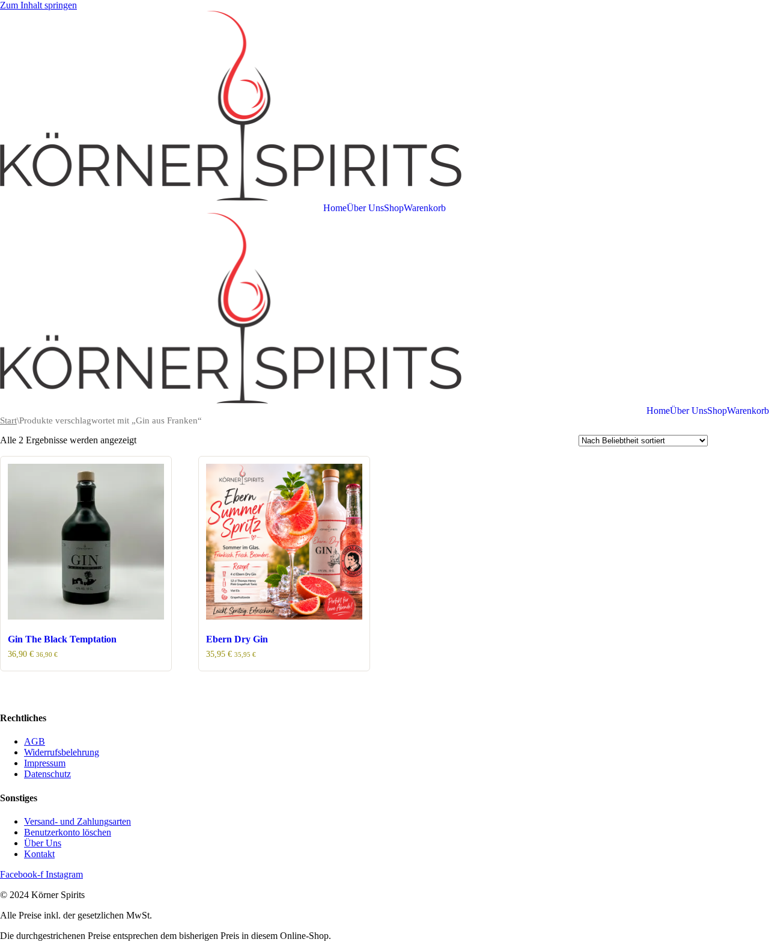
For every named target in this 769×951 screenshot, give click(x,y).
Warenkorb (425, 208)
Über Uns (365, 208)
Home (335, 208)
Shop (394, 208)
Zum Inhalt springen (38, 5)
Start (8, 420)
